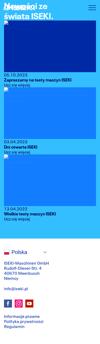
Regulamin (14, 326)
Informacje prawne (22, 316)
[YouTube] (29, 304)
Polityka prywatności (23, 321)
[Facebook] (8, 304)
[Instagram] (19, 304)
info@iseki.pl (16, 288)
